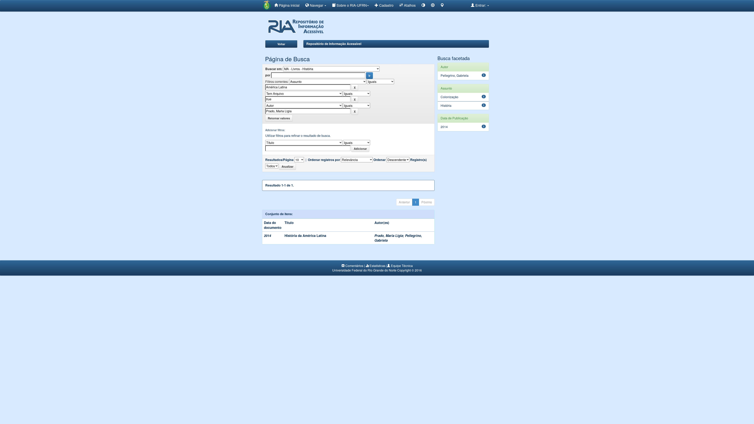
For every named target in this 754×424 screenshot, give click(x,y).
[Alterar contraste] (423, 6)
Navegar (316, 5)
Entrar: (480, 5)
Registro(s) (418, 160)
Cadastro (385, 5)
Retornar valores (279, 118)
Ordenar (379, 160)
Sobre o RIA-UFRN (351, 5)
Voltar (281, 44)
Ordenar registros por (324, 160)
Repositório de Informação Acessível (333, 43)
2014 (444, 126)
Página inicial (288, 5)
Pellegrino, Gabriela (455, 75)
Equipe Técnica (402, 265)
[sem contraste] (432, 6)
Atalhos (409, 5)
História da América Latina (305, 235)
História (446, 105)
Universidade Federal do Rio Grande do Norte (364, 270)
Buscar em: (273, 69)
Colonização (449, 97)
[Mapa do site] (442, 6)
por (267, 75)
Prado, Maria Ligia (388, 235)
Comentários (354, 265)
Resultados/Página (279, 160)
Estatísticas (377, 265)
